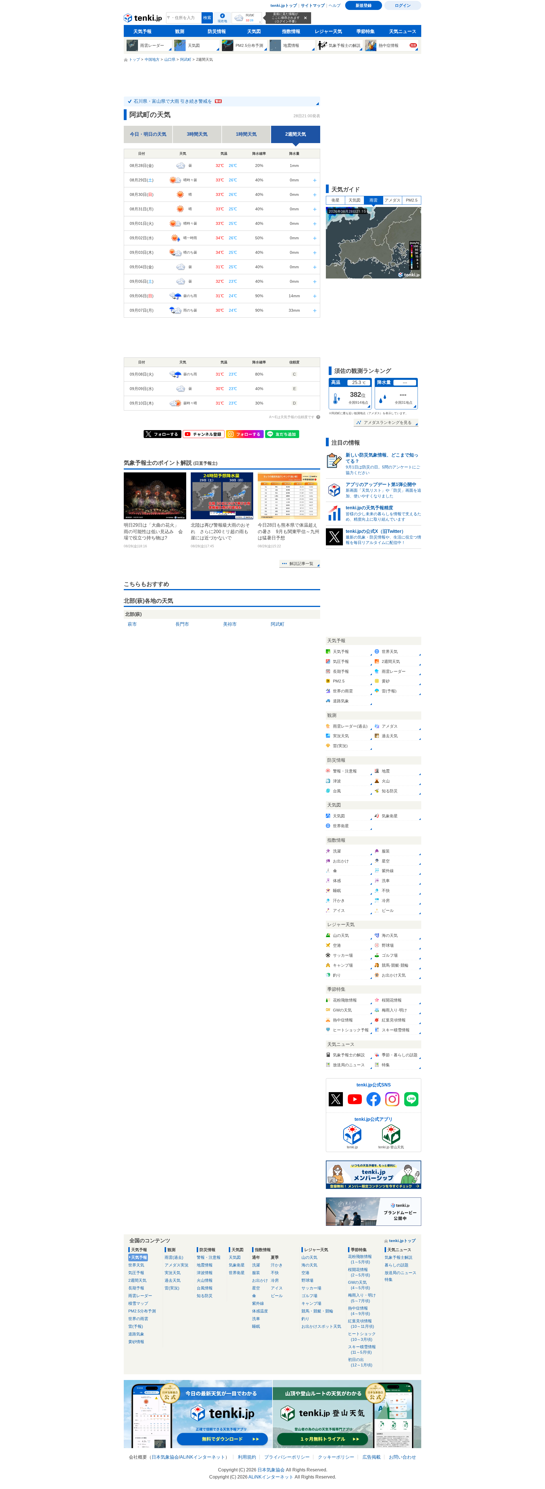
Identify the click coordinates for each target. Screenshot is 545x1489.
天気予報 (142, 31)
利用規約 (247, 1457)
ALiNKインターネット (202, 1457)
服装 (256, 1272)
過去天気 (173, 1280)
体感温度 (260, 1311)
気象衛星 (237, 1265)
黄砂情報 (136, 1341)
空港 (305, 1272)
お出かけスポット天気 (321, 1326)
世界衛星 (237, 1272)
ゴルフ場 (309, 1295)
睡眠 (256, 1326)
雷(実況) (172, 1288)
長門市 (182, 624)
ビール (277, 1295)
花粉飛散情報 (360, 1259)
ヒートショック (362, 1336)
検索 (207, 18)
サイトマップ (313, 5)
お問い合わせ (402, 1457)
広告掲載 (371, 1457)
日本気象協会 (165, 1457)
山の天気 (309, 1257)
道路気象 (136, 1334)
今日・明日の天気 (148, 134)
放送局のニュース (400, 1272)
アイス (277, 1288)
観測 (179, 31)
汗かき (277, 1265)
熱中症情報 (359, 1311)
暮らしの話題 (396, 1265)
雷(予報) (135, 1326)
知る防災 (205, 1295)
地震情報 (205, 1265)
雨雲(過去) (174, 1257)
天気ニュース (402, 31)
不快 (275, 1272)
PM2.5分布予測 (142, 1311)
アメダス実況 (176, 1265)
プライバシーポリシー (287, 1457)
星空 (256, 1288)
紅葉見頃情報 (361, 1324)
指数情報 (291, 31)
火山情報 (205, 1280)
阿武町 (277, 624)
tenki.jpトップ (284, 5)
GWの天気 (359, 1285)
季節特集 (366, 31)
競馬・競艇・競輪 (317, 1311)
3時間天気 (197, 134)
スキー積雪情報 (362, 1349)
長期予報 (136, 1288)
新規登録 (364, 5)
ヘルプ (335, 5)
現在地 (222, 21)
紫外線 (258, 1303)
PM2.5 (412, 200)
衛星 (335, 200)
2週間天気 (137, 1280)
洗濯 (256, 1265)
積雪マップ (138, 1303)
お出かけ (260, 1280)
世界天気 (136, 1265)
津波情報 (205, 1272)
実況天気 (173, 1272)
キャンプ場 (311, 1303)
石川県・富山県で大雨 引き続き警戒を (177, 101)
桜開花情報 (359, 1272)
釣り (305, 1318)
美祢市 (230, 624)
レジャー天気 (328, 31)
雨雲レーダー (140, 1295)
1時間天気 (246, 134)
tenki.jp (143, 19)
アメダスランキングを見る (388, 422)
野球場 (307, 1280)
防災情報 (217, 31)
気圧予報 (136, 1272)
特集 (389, 1279)
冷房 (275, 1280)
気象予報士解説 (398, 1257)
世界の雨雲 (138, 1318)
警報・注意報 (209, 1257)
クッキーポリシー (336, 1457)
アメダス (393, 200)
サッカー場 (311, 1288)
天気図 (254, 31)
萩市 (132, 624)
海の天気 (309, 1265)
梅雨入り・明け (362, 1298)
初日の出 (360, 1362)
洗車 (256, 1318)
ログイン (403, 5)
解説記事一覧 (301, 563)
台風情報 (205, 1288)
